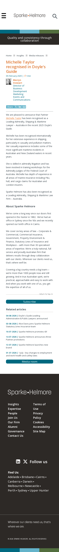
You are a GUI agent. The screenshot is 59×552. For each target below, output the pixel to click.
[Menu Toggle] (4, 15)
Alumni (12, 427)
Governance (16, 431)
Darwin (27, 481)
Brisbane (28, 477)
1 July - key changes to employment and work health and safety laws (29, 354)
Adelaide (13, 477)
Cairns (40, 477)
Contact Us (15, 436)
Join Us (12, 418)
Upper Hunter (39, 490)
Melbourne (15, 486)
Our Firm (14, 422)
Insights (13, 404)
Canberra (14, 481)
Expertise (14, 409)
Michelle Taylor (13, 118)
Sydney (22, 490)
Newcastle (32, 486)
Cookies (38, 422)
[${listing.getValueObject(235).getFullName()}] (8, 84)
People (12, 413)
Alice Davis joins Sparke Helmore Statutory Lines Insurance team (28, 325)
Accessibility (41, 427)
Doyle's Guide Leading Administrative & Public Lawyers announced (27, 317)
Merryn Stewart (17, 81)
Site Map (39, 431)
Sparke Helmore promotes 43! (33, 331)
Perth (11, 490)
